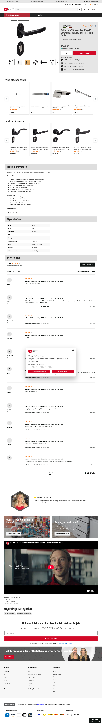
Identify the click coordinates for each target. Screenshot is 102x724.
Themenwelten (57, 674)
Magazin (6, 680)
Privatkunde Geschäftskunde (73, 4)
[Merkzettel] (85, 9)
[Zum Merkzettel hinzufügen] (95, 26)
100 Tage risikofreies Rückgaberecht (74, 60)
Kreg (54, 691)
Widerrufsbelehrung (33, 686)
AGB (29, 671)
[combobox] (44, 9)
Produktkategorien (13, 15)
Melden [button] (44, 287)
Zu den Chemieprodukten (14, 534)
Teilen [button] (48, 287)
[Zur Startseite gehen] (9, 9)
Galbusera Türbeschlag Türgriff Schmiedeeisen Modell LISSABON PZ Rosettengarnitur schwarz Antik (40, 148)
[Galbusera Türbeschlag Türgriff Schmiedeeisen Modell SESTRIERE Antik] (61, 135)
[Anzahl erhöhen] (70, 53)
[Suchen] (76, 9)
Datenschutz (31, 677)
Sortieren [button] (9, 272)
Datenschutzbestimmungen (65, 643)
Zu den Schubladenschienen (62, 534)
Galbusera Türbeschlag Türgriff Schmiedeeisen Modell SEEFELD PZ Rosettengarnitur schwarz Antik (82, 148)
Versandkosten (40, 704)
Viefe (54, 688)
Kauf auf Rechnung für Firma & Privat (74, 69)
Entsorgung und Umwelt (34, 674)
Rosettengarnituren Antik (24, 614)
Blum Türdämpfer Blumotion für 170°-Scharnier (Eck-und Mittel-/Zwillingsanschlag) (61, 107)
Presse (5, 686)
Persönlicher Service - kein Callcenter (74, 63)
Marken (40, 15)
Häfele (54, 686)
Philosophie (7, 683)
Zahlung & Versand (33, 689)
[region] (31, 43)
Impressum (31, 680)
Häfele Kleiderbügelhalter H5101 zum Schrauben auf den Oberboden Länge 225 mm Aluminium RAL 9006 (82, 107)
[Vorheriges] (6, 39)
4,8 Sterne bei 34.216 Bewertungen (73, 66)
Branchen (55, 671)
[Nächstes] (56, 39)
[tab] (83, 272)
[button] (88, 26)
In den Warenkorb (84, 53)
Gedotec (55, 683)
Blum (54, 677)
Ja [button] (41, 287)
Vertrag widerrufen (9, 704)
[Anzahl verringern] (62, 53)
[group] (19, 98)
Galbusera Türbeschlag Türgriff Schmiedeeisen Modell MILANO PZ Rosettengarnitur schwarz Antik (19, 148)
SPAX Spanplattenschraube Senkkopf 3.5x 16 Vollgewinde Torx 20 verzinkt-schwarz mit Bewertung (18, 107)
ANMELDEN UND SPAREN (51, 638)
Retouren (30, 683)
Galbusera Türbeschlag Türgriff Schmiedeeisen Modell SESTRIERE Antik (61, 148)
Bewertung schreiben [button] (87, 264)
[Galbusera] (67, 26)
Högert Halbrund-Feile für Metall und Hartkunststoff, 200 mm (40, 107)
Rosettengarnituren (10, 614)
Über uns (6, 689)
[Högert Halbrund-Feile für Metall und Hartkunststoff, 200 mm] (40, 94)
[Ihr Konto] (88, 9)
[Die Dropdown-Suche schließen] (80, 9)
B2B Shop (6, 671)
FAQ (5, 674)
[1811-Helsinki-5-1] (31, 39)
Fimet (54, 680)
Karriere (6, 677)
